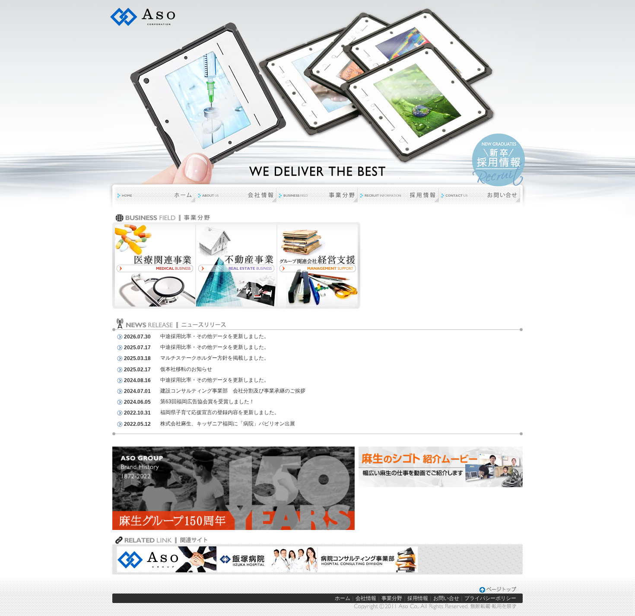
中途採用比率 (175, 336)
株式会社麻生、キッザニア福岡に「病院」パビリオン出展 (227, 424)
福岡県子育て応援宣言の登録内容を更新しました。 (219, 412)
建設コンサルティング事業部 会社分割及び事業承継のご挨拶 (232, 391)
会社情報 (366, 598)
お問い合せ (446, 598)
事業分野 (391, 598)
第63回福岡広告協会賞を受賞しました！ (207, 402)
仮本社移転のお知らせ (186, 369)
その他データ (212, 336)
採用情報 (417, 598)
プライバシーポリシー (490, 598)
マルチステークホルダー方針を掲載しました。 (214, 358)
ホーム (342, 598)
